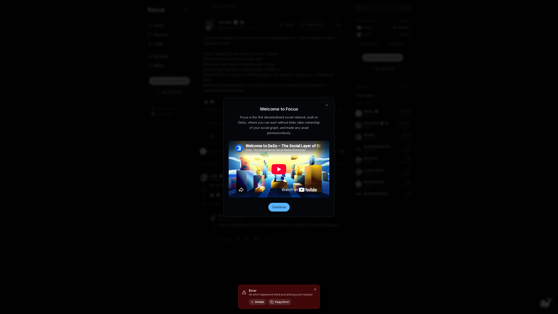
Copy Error (282, 302)
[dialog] (279, 297)
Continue (279, 207)
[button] (315, 289)
